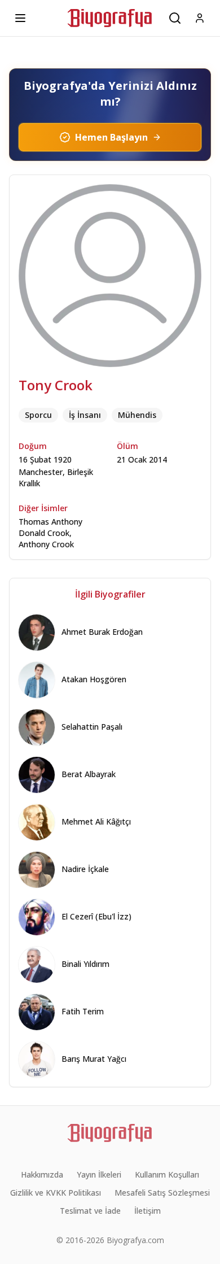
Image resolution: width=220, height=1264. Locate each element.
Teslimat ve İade (90, 1210)
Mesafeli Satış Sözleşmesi (162, 1192)
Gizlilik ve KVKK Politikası (55, 1192)
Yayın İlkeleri (99, 1174)
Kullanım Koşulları (167, 1174)
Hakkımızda (42, 1174)
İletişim (147, 1210)
